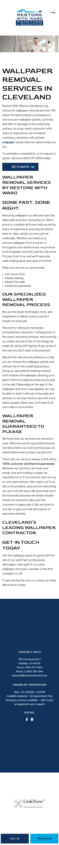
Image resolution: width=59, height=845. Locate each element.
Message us (44, 838)
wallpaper (8, 142)
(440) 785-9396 (34, 671)
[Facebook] (27, 720)
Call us (15, 838)
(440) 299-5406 (33, 667)
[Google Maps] (32, 720)
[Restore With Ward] (29, 16)
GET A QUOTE (20, 167)
